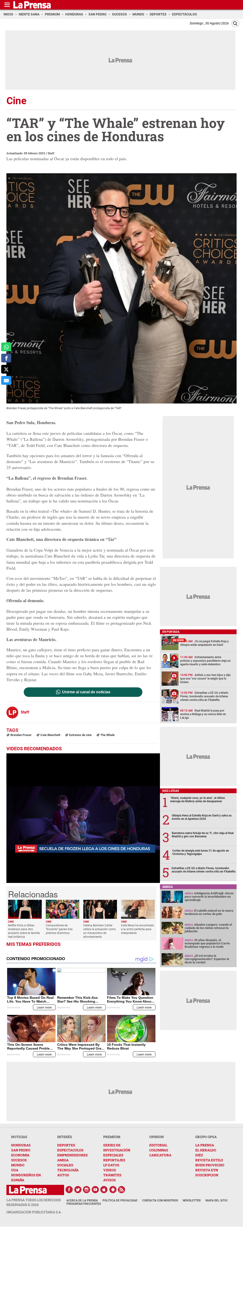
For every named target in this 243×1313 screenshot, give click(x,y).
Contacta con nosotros (160, 1200)
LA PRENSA (204, 1145)
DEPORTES (66, 1145)
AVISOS (109, 1180)
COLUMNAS (158, 1150)
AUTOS (63, 1175)
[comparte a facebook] (6, 358)
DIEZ (199, 1155)
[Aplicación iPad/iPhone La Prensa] (104, 1189)
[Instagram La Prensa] (86, 1189)
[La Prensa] (28, 1190)
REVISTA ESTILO (209, 1160)
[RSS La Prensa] (122, 1189)
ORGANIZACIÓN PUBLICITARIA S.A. (33, 1212)
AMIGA (63, 1160)
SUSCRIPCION (206, 1175)
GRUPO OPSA (206, 1137)
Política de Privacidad (120, 1200)
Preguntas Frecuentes (83, 1203)
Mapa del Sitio (216, 1200)
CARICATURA (160, 1155)
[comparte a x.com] (6, 369)
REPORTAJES (114, 1160)
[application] (83, 818)
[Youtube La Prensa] (95, 1189)
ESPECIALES (113, 1155)
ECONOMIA (20, 1155)
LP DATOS (111, 1165)
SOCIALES (65, 1165)
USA (14, 1170)
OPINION (156, 1137)
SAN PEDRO (20, 1150)
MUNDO (17, 1165)
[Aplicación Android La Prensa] (113, 1189)
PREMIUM (111, 1137)
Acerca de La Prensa (82, 1200)
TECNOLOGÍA (68, 1170)
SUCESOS (19, 1160)
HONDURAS (21, 1145)
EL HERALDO (205, 1150)
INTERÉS (64, 1137)
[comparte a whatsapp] (6, 346)
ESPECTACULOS (70, 1150)
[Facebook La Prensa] (69, 1189)
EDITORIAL (158, 1145)
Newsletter (192, 1200)
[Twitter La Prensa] (78, 1189)
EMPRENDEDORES (72, 1155)
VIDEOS (109, 1170)
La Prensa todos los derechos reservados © (33, 1202)
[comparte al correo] (6, 380)
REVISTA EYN (206, 1170)
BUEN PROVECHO (209, 1165)
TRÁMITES (112, 1175)
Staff (51, 153)
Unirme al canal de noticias (86, 692)
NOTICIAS (19, 1137)
